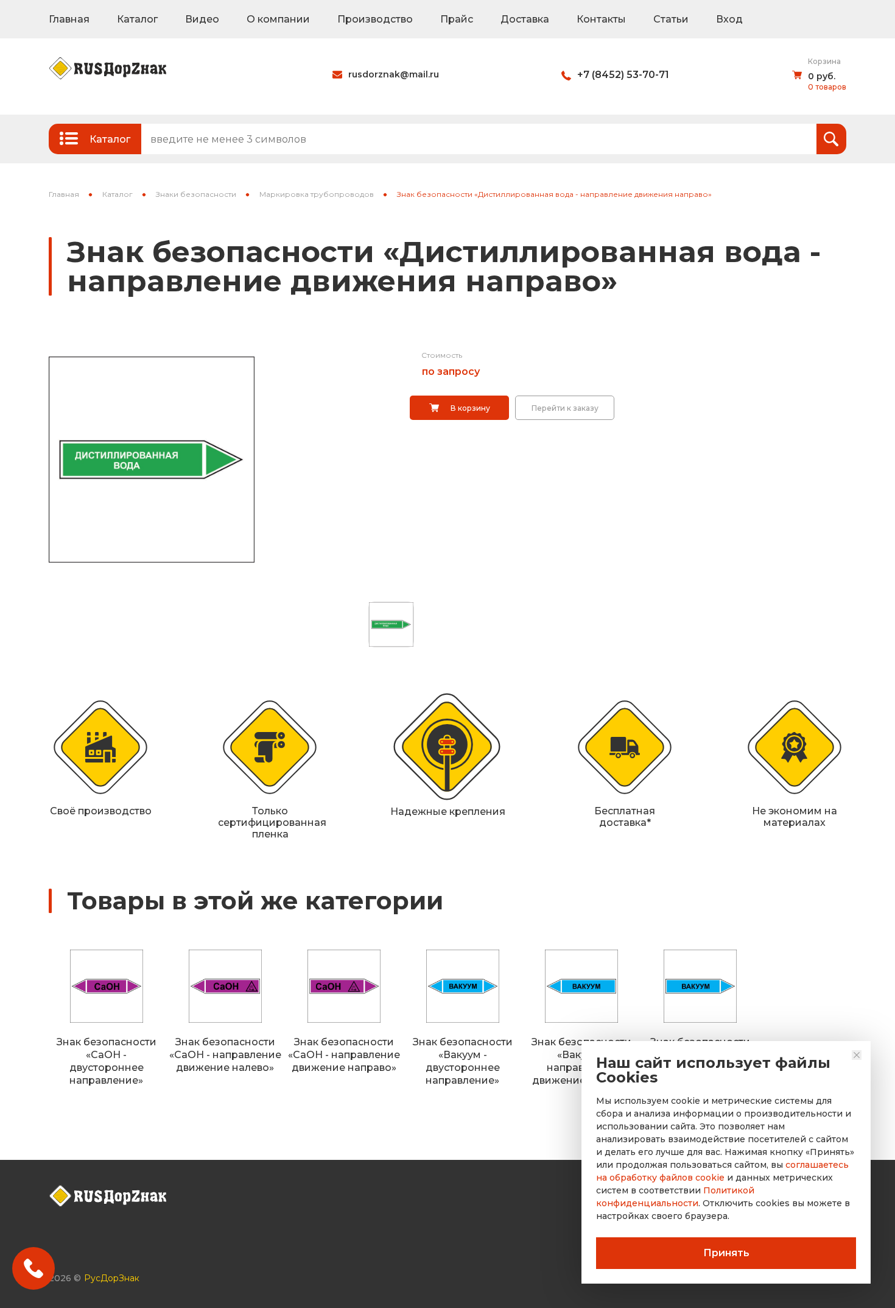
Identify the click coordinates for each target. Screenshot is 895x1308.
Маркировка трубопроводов (316, 194)
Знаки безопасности (196, 194)
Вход (729, 19)
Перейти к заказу (565, 408)
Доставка (524, 19)
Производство (375, 19)
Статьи (671, 19)
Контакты (601, 19)
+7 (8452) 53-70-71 (623, 74)
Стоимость (441, 355)
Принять (726, 1253)
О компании (278, 19)
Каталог (137, 19)
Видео (202, 19)
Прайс (456, 19)
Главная (69, 19)
